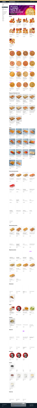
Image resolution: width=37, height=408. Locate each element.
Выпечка (3, 18)
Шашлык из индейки (18, 291)
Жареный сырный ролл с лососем (24, 257)
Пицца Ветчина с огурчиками (31, 77)
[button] (10, 10)
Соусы (3, 19)
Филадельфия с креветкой (17, 200)
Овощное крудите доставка (25, 347)
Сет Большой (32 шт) (12, 155)
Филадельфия (17, 189)
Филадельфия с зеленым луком (11, 210)
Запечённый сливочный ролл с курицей (12, 233)
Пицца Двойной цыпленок (17, 67)
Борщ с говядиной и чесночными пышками (12, 312)
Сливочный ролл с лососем (24, 210)
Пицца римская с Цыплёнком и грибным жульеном (25, 101)
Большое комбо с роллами (31, 34)
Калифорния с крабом (18, 210)
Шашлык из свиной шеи (32, 291)
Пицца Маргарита (18, 88)
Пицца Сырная (11, 77)
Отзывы (3, 4)
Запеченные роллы (4, 12)
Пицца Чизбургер (31, 88)
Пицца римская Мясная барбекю (18, 122)
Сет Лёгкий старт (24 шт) (25, 155)
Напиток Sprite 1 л (18, 399)
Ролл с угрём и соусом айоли (24, 189)
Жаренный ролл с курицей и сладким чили (12, 257)
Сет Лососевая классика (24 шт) (18, 145)
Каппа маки (31, 210)
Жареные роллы (4, 13)
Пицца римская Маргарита (11, 111)
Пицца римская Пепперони (24, 111)
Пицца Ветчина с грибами (25, 88)
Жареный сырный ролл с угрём (11, 268)
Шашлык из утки (11, 291)
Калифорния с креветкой (32, 189)
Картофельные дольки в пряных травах (32, 337)
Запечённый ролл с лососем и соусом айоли (17, 233)
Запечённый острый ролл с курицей (25, 233)
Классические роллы (4, 11)
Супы (2, 15)
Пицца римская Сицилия (32, 111)
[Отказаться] (25, 403)
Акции (3, 5)
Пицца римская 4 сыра (18, 111)
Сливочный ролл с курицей (24, 178)
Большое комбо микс (12, 44)
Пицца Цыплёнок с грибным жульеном (25, 77)
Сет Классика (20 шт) (18, 166)
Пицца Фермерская (18, 77)
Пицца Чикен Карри (11, 88)
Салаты (3, 16)
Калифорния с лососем (12, 189)
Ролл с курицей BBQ (12, 178)
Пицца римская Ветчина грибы (31, 100)
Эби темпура (24, 268)
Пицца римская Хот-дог (12, 122)
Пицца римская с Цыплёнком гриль (18, 100)
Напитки (3, 20)
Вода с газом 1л (24, 399)
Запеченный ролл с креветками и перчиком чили (18, 244)
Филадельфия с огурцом (32, 178)
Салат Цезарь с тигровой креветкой (12, 325)
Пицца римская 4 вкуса (12, 100)
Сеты (2, 10)
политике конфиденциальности (17, 405)
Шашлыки (3, 14)
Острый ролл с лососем (18, 178)
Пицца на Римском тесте (4, 9)
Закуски (3, 17)
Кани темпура (17, 268)
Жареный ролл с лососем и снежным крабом (31, 258)
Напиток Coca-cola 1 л (12, 399)
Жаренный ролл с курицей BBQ (17, 257)
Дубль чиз (31, 268)
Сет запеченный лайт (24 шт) (31, 156)
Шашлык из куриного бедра (25, 291)
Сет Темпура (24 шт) (12, 166)
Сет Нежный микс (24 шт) (18, 155)
